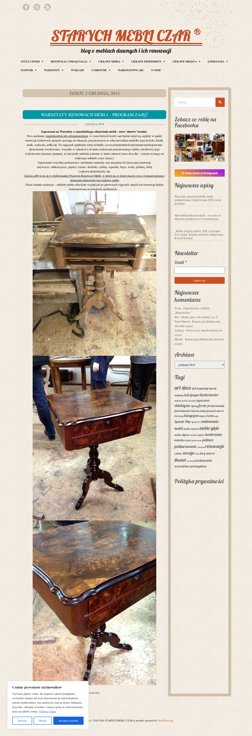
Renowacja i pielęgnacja (69, 61)
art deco (183, 387)
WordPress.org (165, 720)
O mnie (156, 70)
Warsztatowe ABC (131, 70)
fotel (177, 411)
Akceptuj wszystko (68, 720)
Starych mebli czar (126, 35)
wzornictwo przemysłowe (191, 466)
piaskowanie (197, 440)
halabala (185, 411)
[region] (48, 705)
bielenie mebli (181, 400)
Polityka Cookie (47, 711)
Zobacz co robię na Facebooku (195, 122)
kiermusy (179, 416)
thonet (180, 460)
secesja (188, 453)
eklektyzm (182, 405)
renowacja (214, 446)
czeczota (191, 400)
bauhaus (179, 395)
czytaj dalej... (94, 693)
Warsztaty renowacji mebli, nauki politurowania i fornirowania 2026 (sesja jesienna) (198, 199)
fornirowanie (216, 406)
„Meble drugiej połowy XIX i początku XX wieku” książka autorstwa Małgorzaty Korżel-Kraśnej (199, 234)
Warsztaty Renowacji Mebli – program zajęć (94, 115)
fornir (203, 405)
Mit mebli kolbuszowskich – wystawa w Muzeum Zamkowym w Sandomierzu (198, 217)
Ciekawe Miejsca (184, 61)
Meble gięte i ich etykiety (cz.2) (199, 317)
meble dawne (191, 429)
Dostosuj (22, 720)
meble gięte (209, 428)
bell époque (191, 395)
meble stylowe (182, 435)
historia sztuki (198, 411)
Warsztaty (52, 70)
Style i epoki (30, 61)
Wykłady (77, 70)
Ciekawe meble (109, 61)
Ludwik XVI (196, 422)
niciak (188, 440)
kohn (210, 416)
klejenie (202, 416)
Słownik (27, 70)
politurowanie (185, 446)
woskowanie (203, 460)
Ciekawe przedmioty (146, 61)
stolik (197, 453)
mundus (180, 440)
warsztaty (190, 461)
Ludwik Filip (183, 421)
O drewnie (99, 70)
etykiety (194, 406)
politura (208, 440)
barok (212, 388)
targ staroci (207, 453)
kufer (216, 416)
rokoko (178, 453)
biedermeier (209, 394)
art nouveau (200, 388)
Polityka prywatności (199, 481)
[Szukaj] (220, 102)
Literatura (216, 61)
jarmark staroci (215, 411)
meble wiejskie (197, 434)
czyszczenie (203, 400)
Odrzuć (42, 720)
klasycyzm (191, 415)
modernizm (213, 434)
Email (181, 262)
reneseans (200, 447)
